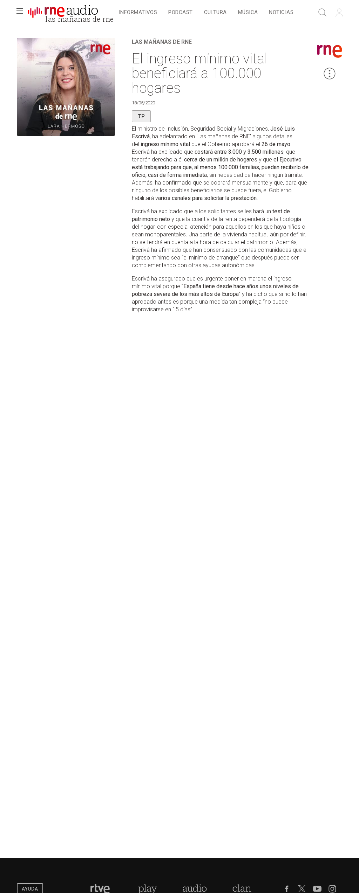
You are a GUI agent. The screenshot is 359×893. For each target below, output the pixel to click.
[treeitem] (138, 13)
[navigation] (206, 13)
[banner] (63, 13)
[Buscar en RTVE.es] (322, 13)
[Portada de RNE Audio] (63, 13)
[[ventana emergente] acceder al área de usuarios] (339, 13)
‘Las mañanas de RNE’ (223, 136)
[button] (19, 13)
